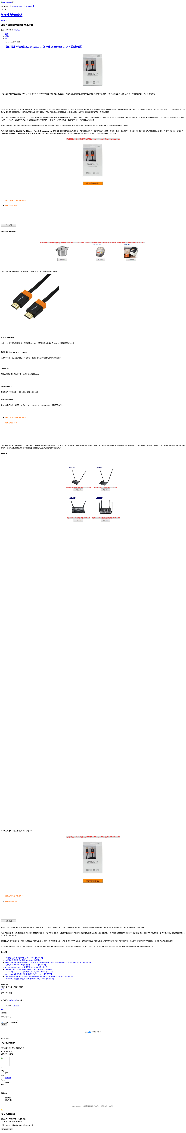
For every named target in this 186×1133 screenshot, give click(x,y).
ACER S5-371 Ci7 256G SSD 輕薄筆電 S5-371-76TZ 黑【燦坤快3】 (27, 967)
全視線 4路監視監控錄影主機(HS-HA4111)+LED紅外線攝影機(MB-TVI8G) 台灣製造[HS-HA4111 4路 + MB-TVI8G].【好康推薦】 (48, 962)
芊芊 (2, 989)
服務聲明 (111, 1106)
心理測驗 (16, 1006)
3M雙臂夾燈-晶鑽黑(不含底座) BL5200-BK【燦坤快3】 (23, 960)
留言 (15, 1000)
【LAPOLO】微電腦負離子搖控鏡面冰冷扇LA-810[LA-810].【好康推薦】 (30, 979)
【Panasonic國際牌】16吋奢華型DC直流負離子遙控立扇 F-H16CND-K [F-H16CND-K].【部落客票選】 (39, 976)
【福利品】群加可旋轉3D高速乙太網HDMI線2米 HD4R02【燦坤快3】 (29, 969)
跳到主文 (4, 20)
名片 (6, 38)
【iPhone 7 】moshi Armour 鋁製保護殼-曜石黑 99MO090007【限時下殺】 (29, 972)
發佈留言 (4, 1024)
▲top (2, 1009)
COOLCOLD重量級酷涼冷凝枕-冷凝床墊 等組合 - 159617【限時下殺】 (29, 974)
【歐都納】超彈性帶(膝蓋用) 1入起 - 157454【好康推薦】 (24, 958)
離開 (11, 1129)
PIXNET (78, 1106)
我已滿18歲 (5, 1129)
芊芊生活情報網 (11, 15)
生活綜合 (17, 30)
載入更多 (4, 1013)
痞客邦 (11, 1000)
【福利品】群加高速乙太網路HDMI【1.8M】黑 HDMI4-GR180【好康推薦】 (44, 46)
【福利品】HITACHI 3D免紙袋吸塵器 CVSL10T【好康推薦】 (26, 965)
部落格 (7, 36)
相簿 (6, 34)
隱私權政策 (104, 1106)
